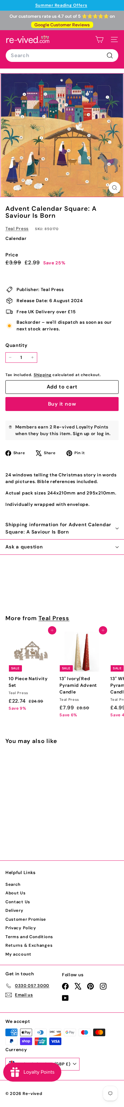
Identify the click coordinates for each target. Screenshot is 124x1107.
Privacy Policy (20, 928)
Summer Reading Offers (61, 5)
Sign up (81, 433)
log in (103, 433)
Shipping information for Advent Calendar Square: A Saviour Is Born (58, 528)
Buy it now (62, 404)
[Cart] (99, 39)
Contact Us (17, 902)
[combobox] (62, 55)
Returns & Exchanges (28, 945)
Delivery (14, 910)
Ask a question (24, 547)
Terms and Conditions (29, 936)
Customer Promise (25, 919)
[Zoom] (115, 188)
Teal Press (17, 228)
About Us (15, 893)
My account (18, 954)
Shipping (43, 374)
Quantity (16, 345)
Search (13, 884)
